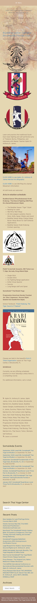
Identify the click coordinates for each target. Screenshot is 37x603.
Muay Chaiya (7, 417)
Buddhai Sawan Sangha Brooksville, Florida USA (17, 34)
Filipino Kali (21, 409)
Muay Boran (26, 415)
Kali (8, 415)
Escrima (13, 409)
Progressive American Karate (13, 423)
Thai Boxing (23, 428)
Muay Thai (16, 417)
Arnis (10, 401)
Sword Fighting (14, 426)
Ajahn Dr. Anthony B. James (15, 398)
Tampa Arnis (25, 426)
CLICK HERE (7, 184)
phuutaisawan (26, 420)
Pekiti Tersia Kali (14, 420)
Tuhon (23, 431)
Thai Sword (16, 431)
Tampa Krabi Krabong (10, 428)
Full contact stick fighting (21, 412)
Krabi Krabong (16, 415)
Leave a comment (11, 436)
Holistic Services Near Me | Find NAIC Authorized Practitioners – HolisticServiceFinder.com (15, 526)
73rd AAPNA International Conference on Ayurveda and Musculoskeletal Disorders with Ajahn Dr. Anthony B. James (18, 566)
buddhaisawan (19, 407)
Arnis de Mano (18, 401)
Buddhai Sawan (17, 404)
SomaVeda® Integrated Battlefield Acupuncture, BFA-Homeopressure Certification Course (14, 541)
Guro (4, 415)
